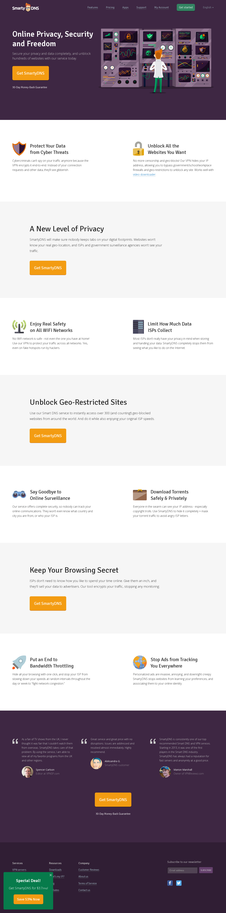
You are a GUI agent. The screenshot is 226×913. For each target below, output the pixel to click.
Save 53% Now (28, 899)
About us (83, 876)
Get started (186, 7)
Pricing (110, 7)
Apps (125, 7)
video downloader (144, 174)
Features (92, 7)
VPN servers (19, 869)
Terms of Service (87, 883)
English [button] (207, 7)
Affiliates (54, 890)
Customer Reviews (88, 869)
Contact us (84, 890)
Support (141, 7)
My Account (161, 7)
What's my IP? (56, 876)
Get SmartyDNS (30, 73)
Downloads (55, 869)
